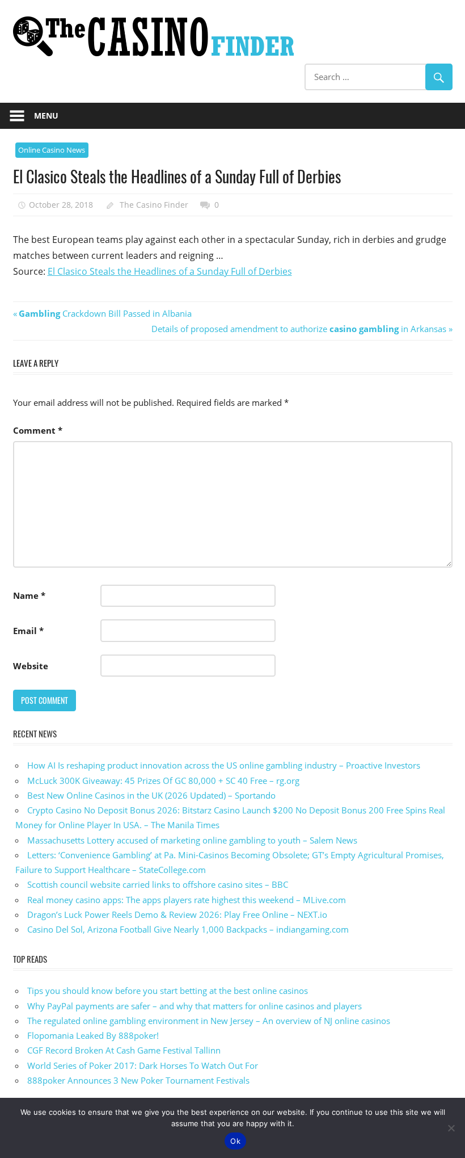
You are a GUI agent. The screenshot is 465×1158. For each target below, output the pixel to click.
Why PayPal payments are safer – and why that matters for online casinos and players (194, 1006)
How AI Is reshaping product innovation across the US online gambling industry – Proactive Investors (223, 765)
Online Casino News (51, 150)
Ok (235, 1141)
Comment (37, 430)
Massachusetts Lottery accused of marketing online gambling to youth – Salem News (192, 840)
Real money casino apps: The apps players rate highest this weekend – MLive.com (186, 899)
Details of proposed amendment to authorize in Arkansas (298, 328)
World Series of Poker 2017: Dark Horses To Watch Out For (142, 1065)
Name (29, 595)
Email (28, 630)
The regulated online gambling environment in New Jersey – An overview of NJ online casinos (208, 1020)
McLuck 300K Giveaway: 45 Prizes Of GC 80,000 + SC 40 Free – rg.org (163, 780)
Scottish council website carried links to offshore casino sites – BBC (157, 884)
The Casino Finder (154, 204)
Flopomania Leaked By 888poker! (93, 1035)
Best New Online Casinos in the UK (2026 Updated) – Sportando (151, 795)
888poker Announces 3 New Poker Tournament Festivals (138, 1080)
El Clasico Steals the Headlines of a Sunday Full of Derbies (170, 271)
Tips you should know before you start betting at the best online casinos (167, 990)
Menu (46, 115)
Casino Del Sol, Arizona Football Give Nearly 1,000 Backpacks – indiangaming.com (188, 929)
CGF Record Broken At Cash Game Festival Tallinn (124, 1050)
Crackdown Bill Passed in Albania (105, 313)
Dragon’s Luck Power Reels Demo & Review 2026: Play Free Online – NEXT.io (177, 914)
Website (30, 666)
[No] (450, 1128)
